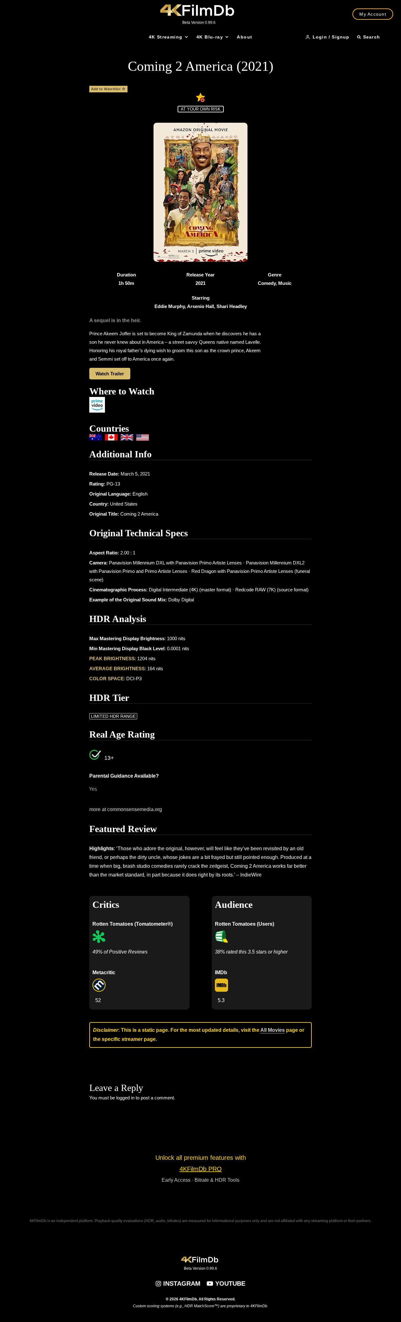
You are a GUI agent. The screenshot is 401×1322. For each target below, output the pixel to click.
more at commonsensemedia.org (125, 809)
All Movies (272, 1030)
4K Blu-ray (209, 36)
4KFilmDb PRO (201, 1168)
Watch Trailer (110, 373)
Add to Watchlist (106, 89)
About (244, 36)
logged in (125, 1097)
